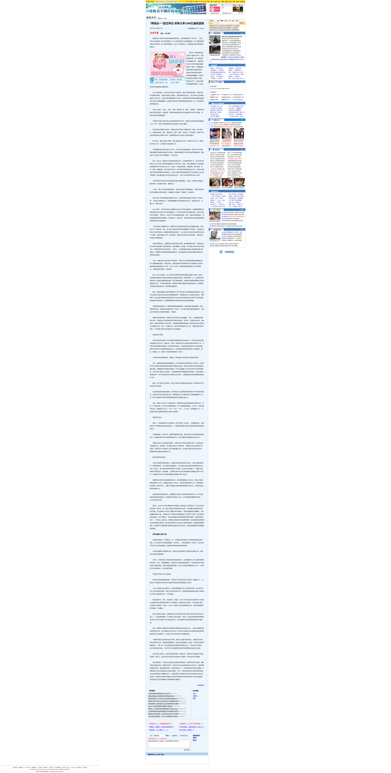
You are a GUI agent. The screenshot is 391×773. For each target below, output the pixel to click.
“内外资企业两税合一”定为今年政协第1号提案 (162, 716)
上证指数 (212, 94)
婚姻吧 (223, 99)
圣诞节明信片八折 (214, 146)
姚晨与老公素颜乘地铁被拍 (217, 160)
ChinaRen (161, 1)
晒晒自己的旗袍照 (220, 245)
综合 (165, 18)
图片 (233, 20)
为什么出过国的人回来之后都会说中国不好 (226, 243)
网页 (222, 20)
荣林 (223, 47)
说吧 (237, 20)
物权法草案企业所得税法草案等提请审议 (161, 696)
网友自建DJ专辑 (226, 13)
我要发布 (151, 754)
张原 (223, 51)
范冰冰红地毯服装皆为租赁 (217, 158)
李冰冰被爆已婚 (226, 140)
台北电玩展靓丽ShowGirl (217, 173)
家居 (215, 1)
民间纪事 (224, 218)
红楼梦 (240, 122)
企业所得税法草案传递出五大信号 (159, 693)
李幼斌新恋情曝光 (238, 141)
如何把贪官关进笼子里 (232, 49)
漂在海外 (212, 243)
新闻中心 (160, 18)
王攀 (223, 55)
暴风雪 (225, 59)
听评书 (211, 122)
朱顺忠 (224, 49)
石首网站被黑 (212, 27)
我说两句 (242, 1)
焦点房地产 (171, 1)
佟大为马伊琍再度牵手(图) (234, 154)
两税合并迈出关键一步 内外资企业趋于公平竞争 (163, 714)
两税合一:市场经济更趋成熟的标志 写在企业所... (163, 708)
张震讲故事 (234, 122)
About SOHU (65, 767)
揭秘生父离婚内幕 (239, 140)
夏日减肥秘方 (228, 27)
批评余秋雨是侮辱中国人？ (233, 44)
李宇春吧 (224, 94)
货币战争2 (238, 124)
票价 (238, 59)
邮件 (230, 1)
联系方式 (51, 767)
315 (239, 57)
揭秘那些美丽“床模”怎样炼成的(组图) (226, 224)
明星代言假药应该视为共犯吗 (235, 220)
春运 (232, 57)
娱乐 (197, 1)
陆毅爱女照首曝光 (238, 144)
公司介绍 (72, 767)
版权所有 (67, 769)
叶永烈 (217, 59)
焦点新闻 (224, 232)
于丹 (228, 59)
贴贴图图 (224, 234)
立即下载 (240, 12)
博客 (234, 1)
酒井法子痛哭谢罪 (239, 187)
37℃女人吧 (236, 99)
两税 (194, 698)
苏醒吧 (212, 97)
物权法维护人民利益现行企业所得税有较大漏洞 (163, 703)
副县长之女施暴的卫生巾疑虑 (233, 55)
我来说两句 (192, 28)
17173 (166, 1)
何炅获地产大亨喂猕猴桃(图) (218, 152)
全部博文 (84, 767)
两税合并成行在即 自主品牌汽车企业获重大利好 (163, 701)
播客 (226, 1)
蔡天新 (224, 53)
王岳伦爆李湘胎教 (217, 177)
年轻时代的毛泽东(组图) (232, 38)
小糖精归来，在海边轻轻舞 (234, 240)
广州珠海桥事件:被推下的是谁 (233, 47)
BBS (237, 1)
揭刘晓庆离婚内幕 (226, 141)
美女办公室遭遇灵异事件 (217, 167)
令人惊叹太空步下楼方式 (236, 177)
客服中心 (45, 767)
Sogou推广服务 (159, 754)
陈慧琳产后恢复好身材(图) (217, 154)
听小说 (211, 124)
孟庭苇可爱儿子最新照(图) (234, 169)
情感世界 (224, 238)
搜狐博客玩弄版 (215, 13)
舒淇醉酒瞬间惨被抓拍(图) (234, 160)
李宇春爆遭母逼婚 (214, 144)
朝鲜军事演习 (229, 25)
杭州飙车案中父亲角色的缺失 (233, 51)
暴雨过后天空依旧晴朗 (231, 245)
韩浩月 (224, 44)
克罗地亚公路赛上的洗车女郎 (236, 214)
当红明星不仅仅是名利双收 (234, 236)
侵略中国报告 (235, 30)
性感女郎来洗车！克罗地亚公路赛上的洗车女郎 (229, 226)
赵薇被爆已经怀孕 (214, 141)
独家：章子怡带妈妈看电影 (234, 152)
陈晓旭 (232, 59)
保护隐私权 (58, 767)
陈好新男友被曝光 (238, 146)
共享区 (211, 127)
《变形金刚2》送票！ (218, 175)
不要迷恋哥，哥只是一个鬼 (234, 232)
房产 (212, 1)
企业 (194, 693)
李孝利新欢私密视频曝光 (234, 167)
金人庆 (212, 88)
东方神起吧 (236, 97)
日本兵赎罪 (236, 25)
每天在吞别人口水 (215, 241)
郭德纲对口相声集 (219, 122)
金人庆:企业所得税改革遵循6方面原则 (160, 706)
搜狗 (176, 1)
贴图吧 (212, 99)
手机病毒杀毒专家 (219, 127)
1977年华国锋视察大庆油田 (233, 42)
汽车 (208, 1)
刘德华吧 (224, 97)
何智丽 (213, 59)
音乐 (229, 20)
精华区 (195, 737)
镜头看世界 (225, 212)
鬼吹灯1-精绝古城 (218, 124)
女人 (219, 1)
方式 (215, 88)
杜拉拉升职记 (227, 122)
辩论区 (195, 740)
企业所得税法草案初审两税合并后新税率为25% (163, 711)
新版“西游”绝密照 (215, 187)
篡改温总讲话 (220, 27)
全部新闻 (78, 767)
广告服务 (39, 767)
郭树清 (219, 88)
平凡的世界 (232, 124)
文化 (235, 59)
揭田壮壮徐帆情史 (215, 140)
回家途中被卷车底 (215, 55)
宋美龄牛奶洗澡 (213, 30)
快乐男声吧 (236, 94)
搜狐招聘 (34, 767)
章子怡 (229, 57)
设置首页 (15, 767)
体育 (191, 1)
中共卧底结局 (221, 30)
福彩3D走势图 (239, 127)
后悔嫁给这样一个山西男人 (234, 238)
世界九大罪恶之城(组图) (234, 165)
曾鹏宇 (224, 40)
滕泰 (223, 88)
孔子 (241, 59)
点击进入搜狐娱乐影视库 (234, 171)
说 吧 (220, 82)
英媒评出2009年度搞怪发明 (234, 234)
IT (205, 1)
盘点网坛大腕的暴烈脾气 (217, 165)
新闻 (218, 20)
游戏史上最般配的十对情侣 (234, 173)
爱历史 (224, 38)
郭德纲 (236, 57)
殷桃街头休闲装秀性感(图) (217, 156)
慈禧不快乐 (229, 30)
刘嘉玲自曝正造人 (226, 146)
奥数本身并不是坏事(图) (232, 53)
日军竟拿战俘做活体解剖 (217, 163)
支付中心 (28, 767)
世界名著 (226, 124)
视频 (223, 1)
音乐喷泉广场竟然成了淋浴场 (236, 212)
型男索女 (224, 240)
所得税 (195, 696)
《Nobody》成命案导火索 (217, 169)
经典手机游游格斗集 (229, 127)
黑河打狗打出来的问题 (233, 218)
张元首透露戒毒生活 (234, 175)
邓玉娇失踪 (222, 25)
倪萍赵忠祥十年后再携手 (234, 156)
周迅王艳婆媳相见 (226, 144)
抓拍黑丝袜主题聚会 (214, 221)
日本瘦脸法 (235, 27)
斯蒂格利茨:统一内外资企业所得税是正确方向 (162, 698)
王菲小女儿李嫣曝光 (227, 187)
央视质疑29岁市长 (214, 25)
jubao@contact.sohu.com (57, 771)
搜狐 (156, 1)
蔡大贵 (227, 88)
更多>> (243, 33)
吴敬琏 (221, 59)
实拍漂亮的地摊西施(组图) (234, 163)
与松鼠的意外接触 (215, 45)
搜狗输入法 (22, 767)
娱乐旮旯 (224, 236)
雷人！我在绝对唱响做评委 (233, 40)
